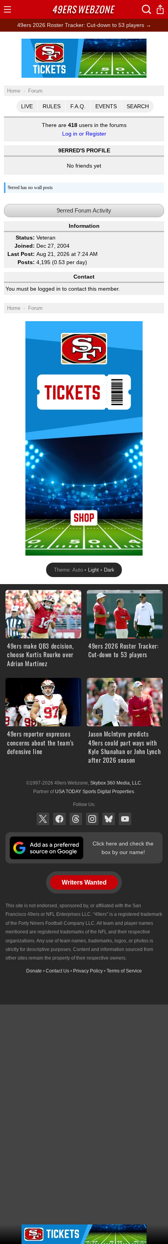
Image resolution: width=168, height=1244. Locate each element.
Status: (25, 237)
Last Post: (21, 254)
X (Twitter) (43, 819)
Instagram (92, 819)
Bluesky (108, 819)
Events (106, 106)
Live (27, 106)
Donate (34, 971)
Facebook (59, 819)
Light (93, 570)
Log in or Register (84, 133)
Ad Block (84, 43)
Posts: (26, 262)
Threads (76, 819)
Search (138, 106)
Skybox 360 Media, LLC (115, 783)
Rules (52, 106)
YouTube (125, 819)
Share (160, 9)
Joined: (24, 246)
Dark (109, 570)
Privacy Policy (88, 971)
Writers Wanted (84, 882)
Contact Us (57, 971)
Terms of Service (124, 971)
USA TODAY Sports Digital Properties (94, 791)
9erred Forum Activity (84, 210)
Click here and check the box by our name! (123, 847)
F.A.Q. (78, 106)
